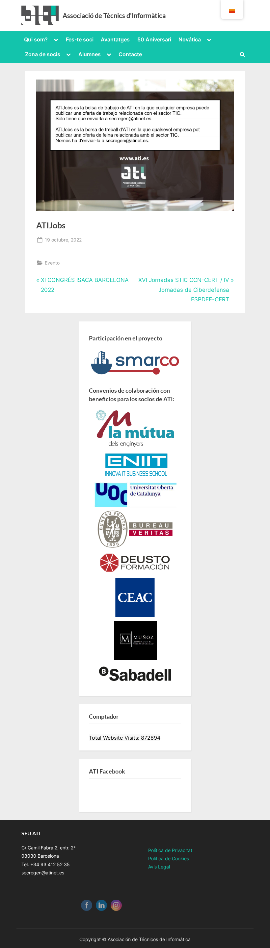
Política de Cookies (168, 858)
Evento (52, 263)
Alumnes (89, 54)
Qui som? (36, 39)
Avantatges (115, 39)
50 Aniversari (154, 39)
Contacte (130, 54)
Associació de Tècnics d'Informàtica (114, 15)
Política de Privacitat (170, 850)
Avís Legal (159, 866)
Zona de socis (42, 54)
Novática (189, 39)
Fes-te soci (80, 39)
